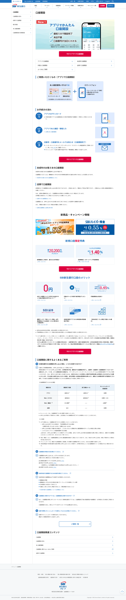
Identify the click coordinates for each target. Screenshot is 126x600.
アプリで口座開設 (43, 61)
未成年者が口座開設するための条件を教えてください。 (54, 473)
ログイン (110, 5)
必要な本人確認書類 (51, 132)
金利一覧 (72, 1)
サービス (47, 5)
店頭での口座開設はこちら (44, 198)
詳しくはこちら (42, 261)
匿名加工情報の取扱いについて (80, 574)
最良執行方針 (54, 577)
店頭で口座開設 (82, 65)
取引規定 (15, 24)
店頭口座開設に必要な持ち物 (45, 207)
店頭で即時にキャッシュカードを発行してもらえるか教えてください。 (58, 511)
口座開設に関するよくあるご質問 (45, 549)
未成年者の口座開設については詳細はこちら (52, 489)
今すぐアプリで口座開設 (75, 54)
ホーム (13, 566)
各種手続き (81, 5)
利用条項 (85, 577)
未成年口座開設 (82, 61)
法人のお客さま (28, 1)
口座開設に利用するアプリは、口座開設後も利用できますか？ (55, 496)
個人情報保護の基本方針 (64, 574)
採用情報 (45, 1)
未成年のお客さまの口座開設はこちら (47, 177)
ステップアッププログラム (106, 344)
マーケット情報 (69, 5)
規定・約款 (40, 574)
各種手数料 (81, 1)
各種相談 (58, 5)
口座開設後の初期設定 (19, 33)
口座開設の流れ (40, 541)
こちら (54, 147)
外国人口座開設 (42, 65)
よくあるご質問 (42, 69)
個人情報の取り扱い (50, 574)
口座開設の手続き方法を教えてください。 (50, 452)
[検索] (112, 1)
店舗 (87, 1)
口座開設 (102, 5)
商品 (36, 5)
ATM (92, 1)
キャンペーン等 (92, 5)
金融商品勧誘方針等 (43, 577)
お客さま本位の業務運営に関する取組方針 (70, 577)
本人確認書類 (39, 545)
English (108, 1)
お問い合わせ (99, 1)
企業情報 (37, 1)
